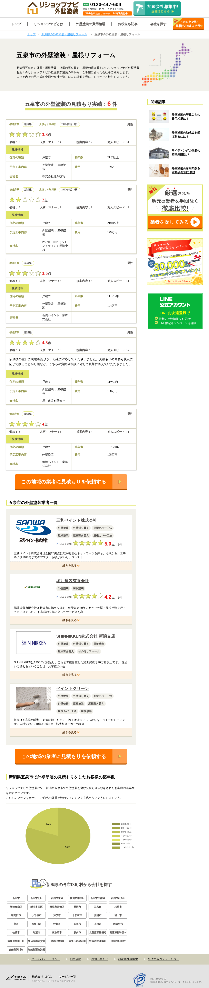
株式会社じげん (42, 976)
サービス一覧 (67, 976)
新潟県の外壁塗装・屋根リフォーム (64, 34)
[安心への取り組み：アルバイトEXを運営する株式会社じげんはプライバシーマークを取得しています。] (141, 980)
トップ (31, 34)
